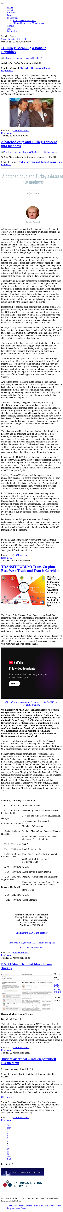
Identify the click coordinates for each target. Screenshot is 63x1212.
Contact (10, 26)
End (9, 1159)
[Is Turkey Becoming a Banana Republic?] (21, 58)
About (10, 10)
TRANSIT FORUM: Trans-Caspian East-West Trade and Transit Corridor (30, 569)
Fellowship (12, 31)
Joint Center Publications (24, 20)
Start (9, 1125)
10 (8, 1148)
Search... (5, 36)
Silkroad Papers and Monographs (28, 23)
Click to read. (7, 1097)
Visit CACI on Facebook (31, 947)
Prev (9, 1127)
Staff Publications (21, 130)
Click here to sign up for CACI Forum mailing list (31, 942)
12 (8, 1154)
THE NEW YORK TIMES (57, 988)
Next (9, 1156)
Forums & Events (21, 952)
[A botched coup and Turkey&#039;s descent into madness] (29, 152)
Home (10, 7)
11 (8, 1151)
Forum (10, 15)
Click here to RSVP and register (31, 933)
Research (11, 12)
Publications (12, 18)
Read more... (7, 133)
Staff (9, 28)
